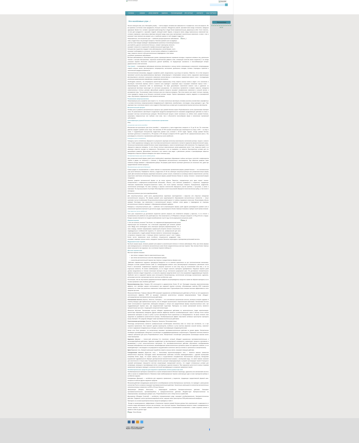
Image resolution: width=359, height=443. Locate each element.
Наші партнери (211, 13)
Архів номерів (153, 13)
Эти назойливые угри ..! (139, 21)
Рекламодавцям (176, 13)
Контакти (200, 13)
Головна (131, 13)
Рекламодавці (221, 22)
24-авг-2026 (223, 1)
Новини (142, 13)
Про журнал (189, 13)
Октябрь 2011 (131, 416)
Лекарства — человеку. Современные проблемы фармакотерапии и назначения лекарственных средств (205, 416)
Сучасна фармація (179, 6)
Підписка (165, 13)
